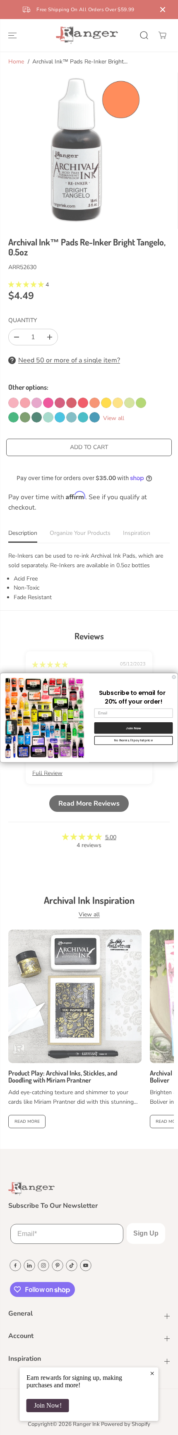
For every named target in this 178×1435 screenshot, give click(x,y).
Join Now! (48, 1405)
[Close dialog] (174, 677)
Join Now (133, 728)
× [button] (152, 1373)
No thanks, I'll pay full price (133, 740)
